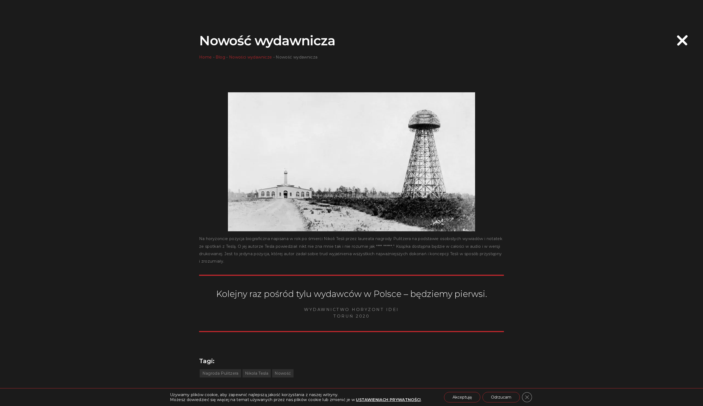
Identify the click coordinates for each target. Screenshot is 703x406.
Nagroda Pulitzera (220, 373)
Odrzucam (501, 397)
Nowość (283, 373)
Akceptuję (462, 397)
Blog (220, 57)
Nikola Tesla (256, 373)
